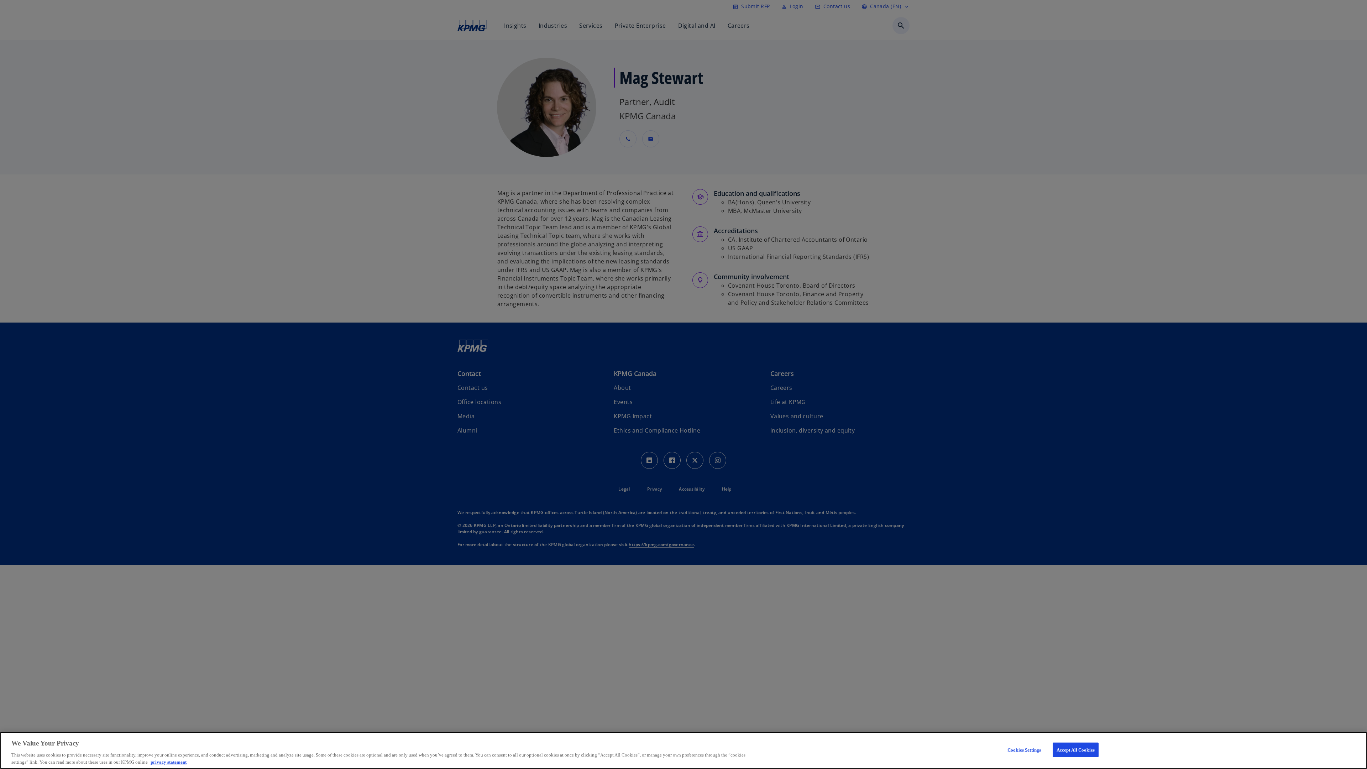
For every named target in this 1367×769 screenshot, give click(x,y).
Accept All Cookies (1076, 750)
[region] (683, 750)
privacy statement (169, 761)
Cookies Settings (1024, 750)
